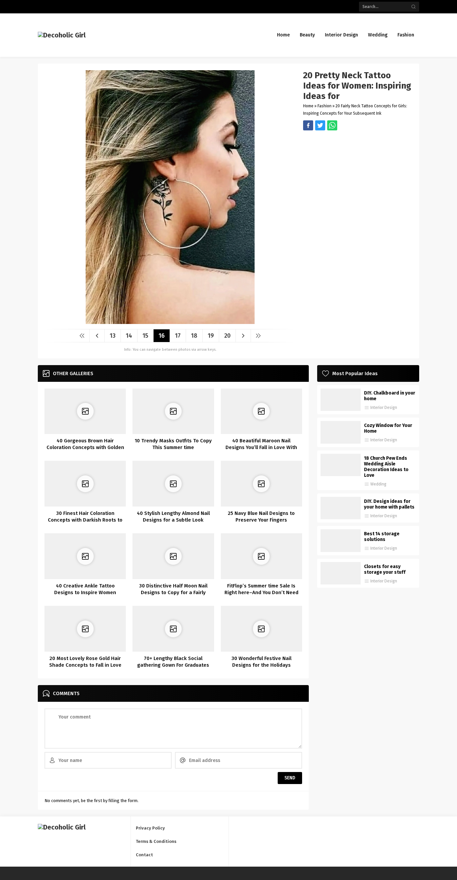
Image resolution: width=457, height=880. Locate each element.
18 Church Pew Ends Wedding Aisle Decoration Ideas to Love (386, 466)
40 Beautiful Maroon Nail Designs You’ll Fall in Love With (261, 444)
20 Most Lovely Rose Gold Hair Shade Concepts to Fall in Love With (85, 665)
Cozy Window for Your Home (388, 428)
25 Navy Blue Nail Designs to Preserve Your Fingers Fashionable (261, 520)
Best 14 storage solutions (381, 536)
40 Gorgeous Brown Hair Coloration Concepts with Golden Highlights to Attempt (85, 447)
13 (112, 335)
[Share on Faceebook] (320, 125)
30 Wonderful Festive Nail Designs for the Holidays (261, 661)
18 (194, 335)
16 (162, 335)
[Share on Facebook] (308, 125)
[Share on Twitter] (332, 125)
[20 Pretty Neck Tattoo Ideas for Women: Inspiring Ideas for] (170, 321)
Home (308, 106)
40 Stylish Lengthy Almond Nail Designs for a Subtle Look (173, 516)
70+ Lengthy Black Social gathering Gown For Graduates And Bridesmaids (173, 665)
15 (145, 335)
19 (211, 335)
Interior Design (383, 407)
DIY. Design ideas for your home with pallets (389, 504)
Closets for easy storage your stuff (384, 569)
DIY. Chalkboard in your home (389, 396)
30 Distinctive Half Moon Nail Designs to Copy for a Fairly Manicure (173, 592)
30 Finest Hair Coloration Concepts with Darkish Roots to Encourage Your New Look (85, 520)
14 (129, 335)
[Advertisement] (358, 177)
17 (178, 335)
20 (227, 335)
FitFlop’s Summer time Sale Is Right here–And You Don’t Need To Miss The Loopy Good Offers (261, 592)
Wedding (378, 484)
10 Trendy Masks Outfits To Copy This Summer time (173, 444)
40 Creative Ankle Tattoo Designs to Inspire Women (85, 589)
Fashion (324, 106)
